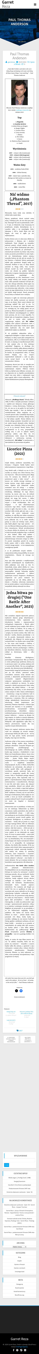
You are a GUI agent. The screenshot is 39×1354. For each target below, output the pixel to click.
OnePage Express (22, 1347)
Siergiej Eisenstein (19, 1181)
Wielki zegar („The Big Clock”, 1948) (20, 1178)
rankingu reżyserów (22, 110)
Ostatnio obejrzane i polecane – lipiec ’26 (19, 1192)
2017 (20, 1031)
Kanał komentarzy (19, 1291)
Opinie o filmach (19, 1264)
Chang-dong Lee (11, 1011)
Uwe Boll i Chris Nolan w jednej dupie (19, 1185)
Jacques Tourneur (21, 1207)
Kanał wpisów (19, 1288)
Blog (19, 1257)
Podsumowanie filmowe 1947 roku (19, 1188)
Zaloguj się (19, 1284)
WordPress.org (19, 1295)
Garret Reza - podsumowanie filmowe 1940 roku (19, 1227)
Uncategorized (19, 1271)
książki (19, 1261)
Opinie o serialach (19, 1268)
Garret (8, 4)
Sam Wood (19, 1229)
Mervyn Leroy (19, 1235)
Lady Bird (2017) (11, 1020)
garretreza (11, 62)
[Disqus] (19, 1070)
